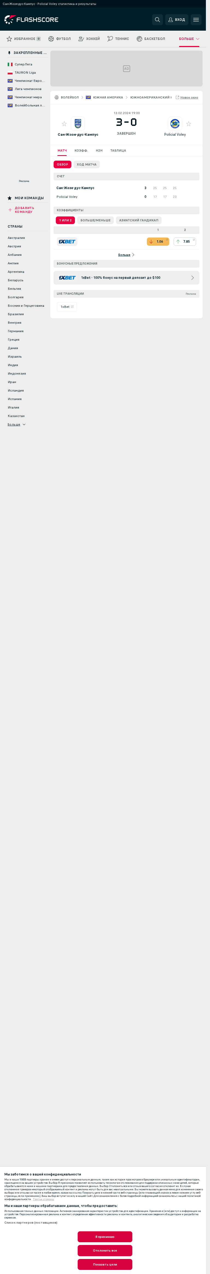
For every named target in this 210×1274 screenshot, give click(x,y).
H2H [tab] (99, 150)
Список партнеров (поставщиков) (31, 1222)
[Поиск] (157, 19)
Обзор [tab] (62, 164)
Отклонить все (105, 1250)
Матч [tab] (62, 150)
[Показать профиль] (78, 124)
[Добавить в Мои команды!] (64, 123)
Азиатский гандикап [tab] (138, 220)
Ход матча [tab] (87, 164)
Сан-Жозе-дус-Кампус (78, 134)
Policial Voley (175, 134)
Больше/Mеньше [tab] (95, 220)
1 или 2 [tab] (65, 220)
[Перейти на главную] (42, 19)
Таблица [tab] (118, 150)
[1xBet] (67, 241)
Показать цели (105, 1264)
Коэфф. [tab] (81, 150)
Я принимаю (105, 1237)
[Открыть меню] (196, 19)
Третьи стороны (43, 1199)
